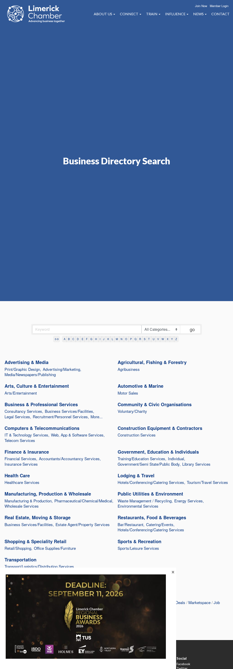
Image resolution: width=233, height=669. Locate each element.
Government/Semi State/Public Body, (149, 464)
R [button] (140, 339)
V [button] (158, 339)
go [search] (192, 329)
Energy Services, (189, 501)
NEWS (198, 14)
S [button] (144, 339)
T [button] (149, 339)
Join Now (201, 6)
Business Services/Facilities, (69, 411)
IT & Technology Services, (27, 435)
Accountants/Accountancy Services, (70, 458)
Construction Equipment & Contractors (160, 428)
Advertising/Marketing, (62, 369)
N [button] (121, 339)
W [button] (163, 339)
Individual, (176, 458)
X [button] (167, 339)
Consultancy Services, (24, 411)
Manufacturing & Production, (29, 501)
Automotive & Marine (140, 386)
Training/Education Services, (142, 458)
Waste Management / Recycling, (145, 501)
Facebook (183, 664)
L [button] (112, 339)
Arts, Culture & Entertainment (37, 386)
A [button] (64, 339)
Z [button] (176, 339)
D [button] (78, 339)
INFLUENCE (175, 14)
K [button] (108, 339)
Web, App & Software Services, (78, 435)
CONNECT (129, 14)
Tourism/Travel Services (207, 482)
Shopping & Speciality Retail (35, 541)
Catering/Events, (160, 524)
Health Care (17, 475)
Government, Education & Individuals (158, 452)
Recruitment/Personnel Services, (61, 416)
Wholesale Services (22, 506)
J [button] (103, 339)
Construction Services (137, 435)
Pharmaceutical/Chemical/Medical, (83, 501)
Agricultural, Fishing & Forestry (152, 362)
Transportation (20, 559)
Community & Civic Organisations (155, 404)
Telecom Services (20, 440)
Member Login (219, 6)
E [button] (82, 339)
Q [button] (135, 339)
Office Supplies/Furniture (55, 548)
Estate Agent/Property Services (83, 524)
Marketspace (199, 602)
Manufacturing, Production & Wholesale (48, 494)
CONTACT (220, 14)
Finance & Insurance (27, 452)
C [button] (73, 339)
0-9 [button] (56, 339)
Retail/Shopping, (18, 548)
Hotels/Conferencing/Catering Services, (151, 482)
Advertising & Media (26, 362)
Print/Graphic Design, (23, 369)
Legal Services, (18, 416)
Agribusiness (129, 369)
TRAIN (152, 14)
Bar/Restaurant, (131, 524)
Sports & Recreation (139, 541)
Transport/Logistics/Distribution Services (39, 566)
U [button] (153, 339)
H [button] (96, 339)
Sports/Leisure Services (138, 548)
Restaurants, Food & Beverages (152, 517)
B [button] (69, 339)
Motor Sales (128, 393)
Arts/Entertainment (21, 393)
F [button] (87, 339)
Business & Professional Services (41, 404)
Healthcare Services (22, 482)
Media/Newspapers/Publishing (30, 374)
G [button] (91, 339)
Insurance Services (21, 464)
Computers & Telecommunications (42, 428)
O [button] (126, 339)
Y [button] (172, 339)
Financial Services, (21, 458)
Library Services (196, 464)
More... (97, 416)
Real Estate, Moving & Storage (38, 517)
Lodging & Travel (136, 475)
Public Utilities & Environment (150, 494)
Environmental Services (138, 506)
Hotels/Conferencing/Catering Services (151, 529)
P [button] (131, 339)
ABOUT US (103, 14)
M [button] (117, 339)
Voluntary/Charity (132, 411)
